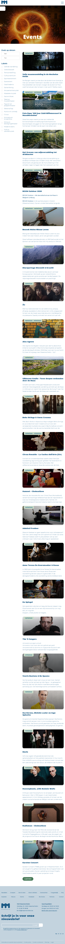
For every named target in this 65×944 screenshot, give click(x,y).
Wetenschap (8, 108)
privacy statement (22, 929)
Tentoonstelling (9, 72)
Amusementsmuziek (11, 90)
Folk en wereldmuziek (9, 130)
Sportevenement (10, 78)
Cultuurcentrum (10, 75)
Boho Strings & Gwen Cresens (43, 412)
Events (22, 896)
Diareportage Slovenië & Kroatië (43, 262)
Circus (6, 114)
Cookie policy (27, 942)
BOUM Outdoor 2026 (43, 186)
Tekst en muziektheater (9, 100)
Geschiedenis (9, 84)
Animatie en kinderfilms (8, 118)
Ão (43, 299)
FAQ (62, 892)
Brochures (42, 896)
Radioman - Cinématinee (43, 820)
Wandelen (4, 892)
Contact (61, 896)
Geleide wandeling (11, 66)
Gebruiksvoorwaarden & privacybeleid (11, 942)
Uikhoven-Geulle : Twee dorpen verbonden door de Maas (43, 374)
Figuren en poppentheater (9, 104)
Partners (52, 896)
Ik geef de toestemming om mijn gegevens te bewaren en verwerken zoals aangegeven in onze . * (21, 929)
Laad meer (28, 879)
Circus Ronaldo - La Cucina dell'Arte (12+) (43, 449)
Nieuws (13, 896)
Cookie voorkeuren (38, 942)
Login (52, 942)
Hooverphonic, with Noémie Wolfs (43, 783)
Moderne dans (9, 126)
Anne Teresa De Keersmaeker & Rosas (43, 560)
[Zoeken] (58, 2)
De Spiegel (43, 597)
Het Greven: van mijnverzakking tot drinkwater (43, 148)
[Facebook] (48, 934)
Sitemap (47, 942)
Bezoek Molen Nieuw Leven (43, 225)
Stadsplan (31, 896)
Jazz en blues (8, 96)
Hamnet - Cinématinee (43, 486)
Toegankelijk (54, 892)
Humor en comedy (10, 111)
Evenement (8, 81)
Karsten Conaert (43, 857)
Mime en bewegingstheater (10, 123)
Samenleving (8, 87)
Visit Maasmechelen (4, 3)
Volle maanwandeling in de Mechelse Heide (43, 70)
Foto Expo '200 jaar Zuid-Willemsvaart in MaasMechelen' (43, 109)
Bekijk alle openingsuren (49, 910)
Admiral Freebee (43, 523)
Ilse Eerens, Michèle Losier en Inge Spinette (43, 708)
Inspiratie (4, 896)
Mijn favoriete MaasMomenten (2, 8)
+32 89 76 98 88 (22, 908)
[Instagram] (50, 934)
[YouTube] (52, 934)
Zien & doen (21, 892)
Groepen (12, 892)
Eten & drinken (33, 892)
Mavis (43, 746)
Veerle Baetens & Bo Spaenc (43, 671)
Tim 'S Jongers (43, 634)
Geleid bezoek (9, 69)
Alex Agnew (43, 336)
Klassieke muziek (10, 93)
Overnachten (43, 892)
